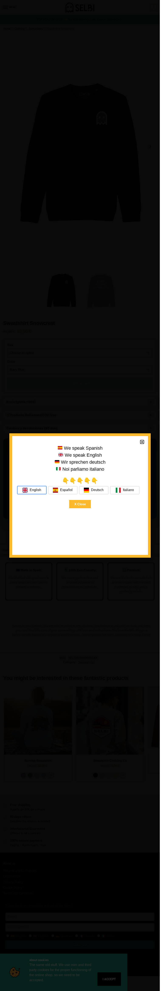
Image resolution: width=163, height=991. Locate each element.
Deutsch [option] (97, 490)
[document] (80, 495)
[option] (63, 490)
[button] (142, 442)
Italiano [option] (128, 490)
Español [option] (66, 490)
